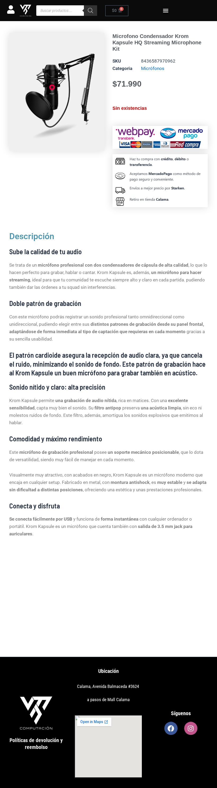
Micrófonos (152, 68)
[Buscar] (90, 10)
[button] (165, 10)
